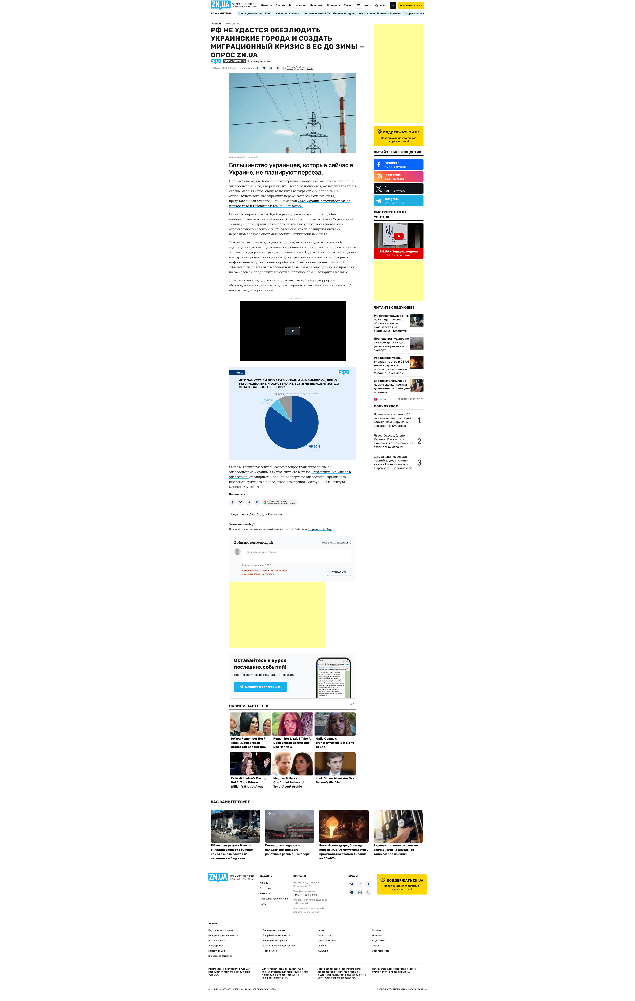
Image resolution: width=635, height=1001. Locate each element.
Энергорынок (215, 945)
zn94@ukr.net (300, 903)
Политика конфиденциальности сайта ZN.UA (402, 989)
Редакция (265, 888)
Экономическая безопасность (280, 945)
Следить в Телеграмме (263, 687)
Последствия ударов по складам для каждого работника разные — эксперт (391, 344)
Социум (376, 930)
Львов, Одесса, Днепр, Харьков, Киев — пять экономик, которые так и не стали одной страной (393, 441)
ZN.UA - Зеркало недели (399, 251)
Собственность (380, 950)
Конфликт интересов (275, 940)
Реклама (265, 893)
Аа (393, 5)
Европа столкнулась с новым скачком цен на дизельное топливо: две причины (392, 386)
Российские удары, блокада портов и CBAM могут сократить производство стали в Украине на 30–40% (391, 365)
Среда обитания (327, 940)
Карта (263, 904)
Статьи (280, 5)
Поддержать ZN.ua (411, 5)
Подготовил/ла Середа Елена (253, 514)
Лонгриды (333, 5)
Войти (383, 5)
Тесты (348, 5)
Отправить (339, 572)
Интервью (316, 5)
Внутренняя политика (220, 930)
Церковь (322, 945)
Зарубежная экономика (276, 935)
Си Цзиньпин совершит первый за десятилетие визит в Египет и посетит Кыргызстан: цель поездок (393, 462)
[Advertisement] (277, 615)
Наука (321, 930)
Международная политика (223, 935)
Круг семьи (378, 940)
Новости (266, 5)
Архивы (264, 882)
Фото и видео (297, 5)
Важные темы (222, 13)
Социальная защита (274, 930)
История (377, 935)
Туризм (376, 945)
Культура (323, 950)
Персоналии (270, 950)
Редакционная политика (274, 898)
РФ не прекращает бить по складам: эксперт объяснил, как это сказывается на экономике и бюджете (391, 323)
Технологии (324, 935)
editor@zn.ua (312, 912)
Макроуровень (216, 940)
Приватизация (216, 950)
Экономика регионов (220, 956)
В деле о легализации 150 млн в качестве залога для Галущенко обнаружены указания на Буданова (392, 420)
